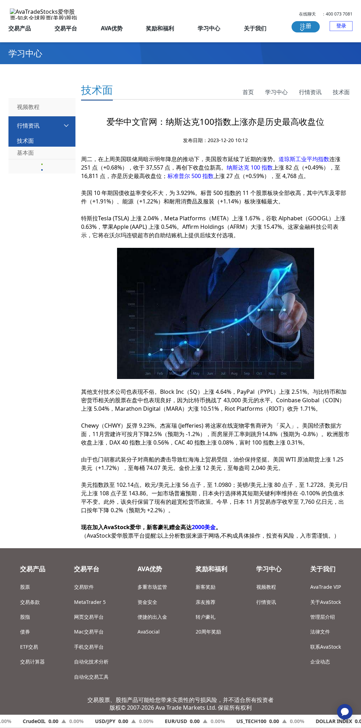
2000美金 (204, 527)
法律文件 (320, 631)
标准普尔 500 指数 (190, 176)
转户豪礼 (205, 616)
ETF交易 (29, 646)
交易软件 (84, 586)
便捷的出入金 (152, 616)
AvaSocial (148, 631)
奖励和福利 (160, 28)
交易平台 (66, 28)
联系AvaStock (325, 646)
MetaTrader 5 (90, 602)
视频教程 (266, 586)
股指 (25, 616)
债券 (25, 631)
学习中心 (209, 28)
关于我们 (255, 28)
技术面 (341, 92)
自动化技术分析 (91, 661)
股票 (25, 586)
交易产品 (19, 28)
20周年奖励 (208, 631)
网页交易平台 (89, 616)
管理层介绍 (322, 616)
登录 (341, 25)
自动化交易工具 (91, 676)
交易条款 (30, 602)
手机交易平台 (89, 646)
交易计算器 (32, 661)
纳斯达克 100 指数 (250, 167)
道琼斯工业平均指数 (304, 159)
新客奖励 (205, 586)
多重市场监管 (152, 586)
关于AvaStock (325, 602)
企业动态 (320, 661)
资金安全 (147, 602)
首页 (248, 92)
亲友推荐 (205, 602)
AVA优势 (112, 28)
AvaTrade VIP (325, 586)
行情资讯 (310, 92)
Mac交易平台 (89, 631)
